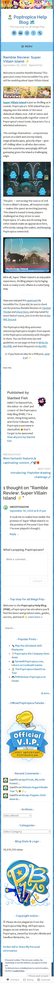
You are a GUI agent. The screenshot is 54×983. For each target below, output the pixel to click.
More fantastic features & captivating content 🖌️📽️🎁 (21, 458)
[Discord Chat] (14, 33)
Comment (37, 581)
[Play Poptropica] (39, 33)
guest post (32, 300)
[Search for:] (27, 628)
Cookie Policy (18, 971)
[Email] (20, 33)
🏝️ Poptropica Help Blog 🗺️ (27, 20)
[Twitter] (33, 33)
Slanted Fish (35, 65)
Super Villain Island (14, 102)
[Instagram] (27, 33)
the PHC (42, 346)
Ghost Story (22, 311)
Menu (29, 46)
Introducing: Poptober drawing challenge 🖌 (30, 473)
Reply (13, 534)
